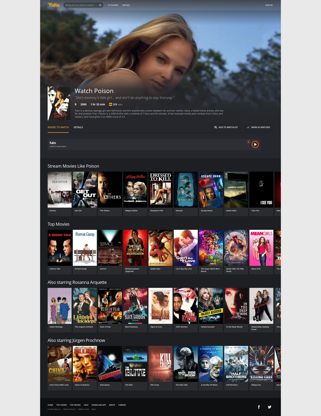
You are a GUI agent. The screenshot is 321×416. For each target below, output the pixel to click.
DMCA (93, 409)
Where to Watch (58, 127)
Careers (122, 405)
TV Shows (113, 5)
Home (50, 405)
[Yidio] (54, 5)
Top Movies (75, 405)
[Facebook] (259, 407)
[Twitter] (269, 407)
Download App (99, 405)
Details (78, 127)
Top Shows (61, 405)
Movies (126, 5)
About (112, 405)
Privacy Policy (69, 409)
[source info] (248, 141)
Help (86, 405)
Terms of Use (83, 409)
